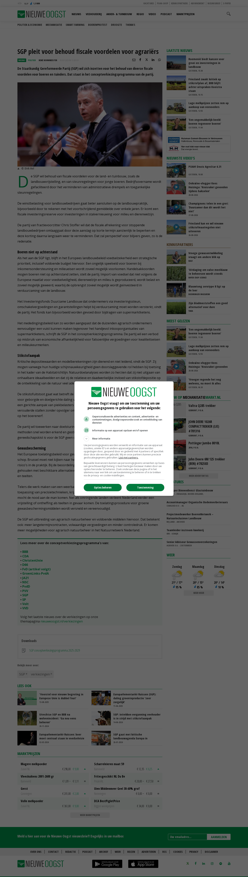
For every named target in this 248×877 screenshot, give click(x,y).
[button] (124, 438)
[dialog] (124, 438)
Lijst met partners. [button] (128, 457)
